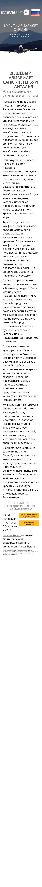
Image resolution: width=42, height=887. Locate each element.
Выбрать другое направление (29, 523)
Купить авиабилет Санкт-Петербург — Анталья (29, 516)
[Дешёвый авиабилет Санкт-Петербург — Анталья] (21, 94)
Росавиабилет (12, 535)
